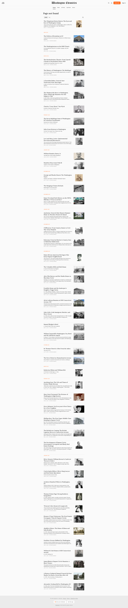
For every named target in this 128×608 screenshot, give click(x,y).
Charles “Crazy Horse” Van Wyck (54, 106)
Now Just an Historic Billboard (50, 122)
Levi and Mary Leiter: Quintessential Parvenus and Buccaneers (55, 139)
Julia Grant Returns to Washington (55, 129)
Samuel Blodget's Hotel (51, 324)
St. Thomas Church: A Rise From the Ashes (57, 348)
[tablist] (47, 17)
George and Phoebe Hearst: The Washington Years (58, 176)
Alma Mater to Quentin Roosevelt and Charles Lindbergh (57, 359)
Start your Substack (60, 601)
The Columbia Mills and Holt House (55, 267)
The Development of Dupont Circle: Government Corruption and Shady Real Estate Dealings (57, 444)
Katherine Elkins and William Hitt (55, 370)
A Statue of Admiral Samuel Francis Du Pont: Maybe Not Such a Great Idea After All (58, 574)
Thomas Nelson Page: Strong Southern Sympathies (56, 494)
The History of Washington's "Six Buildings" (57, 70)
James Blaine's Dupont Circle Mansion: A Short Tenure (56, 562)
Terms (68, 598)
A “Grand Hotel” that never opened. (52, 326)
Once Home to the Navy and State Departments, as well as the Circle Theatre (57, 72)
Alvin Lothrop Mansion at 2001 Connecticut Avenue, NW (57, 301)
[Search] (108, 3)
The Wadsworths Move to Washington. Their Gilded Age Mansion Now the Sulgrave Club (56, 94)
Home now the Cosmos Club (50, 474)
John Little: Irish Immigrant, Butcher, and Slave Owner (57, 313)
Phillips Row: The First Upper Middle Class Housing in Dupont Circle (57, 419)
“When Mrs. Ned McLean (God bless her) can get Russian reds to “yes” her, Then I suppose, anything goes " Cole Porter (58, 386)
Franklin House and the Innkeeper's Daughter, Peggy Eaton (55, 289)
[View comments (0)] (54, 29)
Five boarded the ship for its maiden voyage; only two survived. (56, 49)
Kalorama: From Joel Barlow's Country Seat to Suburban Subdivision (57, 240)
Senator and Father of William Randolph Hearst (54, 178)
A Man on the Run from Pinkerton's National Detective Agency (56, 85)
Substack (57, 605)
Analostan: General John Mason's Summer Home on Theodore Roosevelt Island (57, 213)
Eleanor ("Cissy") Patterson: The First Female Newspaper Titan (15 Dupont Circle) (58, 517)
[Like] (44, 89)
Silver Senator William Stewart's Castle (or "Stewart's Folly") (57, 460)
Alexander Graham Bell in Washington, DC (57, 584)
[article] (64, 25)
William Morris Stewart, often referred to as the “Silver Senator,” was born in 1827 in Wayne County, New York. (56, 463)
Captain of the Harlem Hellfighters (51, 164)
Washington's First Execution (50, 187)
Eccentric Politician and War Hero (51, 108)
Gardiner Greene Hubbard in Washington (57, 540)
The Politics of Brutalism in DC (53, 36)
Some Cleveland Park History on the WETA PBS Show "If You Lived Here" (57, 199)
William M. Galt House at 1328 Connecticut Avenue (57, 551)
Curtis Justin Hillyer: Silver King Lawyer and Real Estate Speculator (57, 472)
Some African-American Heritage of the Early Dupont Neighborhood (56, 255)
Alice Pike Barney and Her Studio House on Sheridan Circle (57, 277)
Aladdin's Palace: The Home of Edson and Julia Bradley (57, 529)
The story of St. (47, 350)
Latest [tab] (46, 17)
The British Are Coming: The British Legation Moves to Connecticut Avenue (56, 431)
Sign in (124, 3)
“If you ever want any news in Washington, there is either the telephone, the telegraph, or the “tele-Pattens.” (58, 25)
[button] (54, 7)
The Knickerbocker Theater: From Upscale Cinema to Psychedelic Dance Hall (57, 60)
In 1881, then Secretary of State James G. (53, 577)
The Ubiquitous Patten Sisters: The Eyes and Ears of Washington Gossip (58, 22)
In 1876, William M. (48, 554)
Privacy (64, 598)
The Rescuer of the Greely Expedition (52, 155)
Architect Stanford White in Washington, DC (57, 482)
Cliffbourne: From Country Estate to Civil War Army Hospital (57, 228)
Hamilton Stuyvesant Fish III (53, 163)
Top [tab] (49, 17)
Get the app (70, 601)
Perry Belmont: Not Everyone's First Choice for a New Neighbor (57, 407)
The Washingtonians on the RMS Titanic (56, 46)
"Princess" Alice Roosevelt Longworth (55, 506)
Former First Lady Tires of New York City (53, 131)
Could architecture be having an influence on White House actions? (57, 38)
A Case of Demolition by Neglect (51, 268)
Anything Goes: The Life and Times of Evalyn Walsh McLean (56, 383)
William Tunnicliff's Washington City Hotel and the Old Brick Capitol (58, 334)
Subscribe (117, 3)
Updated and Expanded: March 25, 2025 (53, 63)
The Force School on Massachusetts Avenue (57, 358)
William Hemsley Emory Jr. (52, 153)
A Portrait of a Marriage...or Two (51, 372)
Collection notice (74, 598)
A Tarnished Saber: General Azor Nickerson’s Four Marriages (54, 81)
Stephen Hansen (50, 27)
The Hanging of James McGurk (53, 186)
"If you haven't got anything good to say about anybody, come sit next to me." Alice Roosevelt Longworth (57, 508)
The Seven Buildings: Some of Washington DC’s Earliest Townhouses (57, 119)
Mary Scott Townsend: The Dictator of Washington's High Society (56, 395)
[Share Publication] (111, 3)
